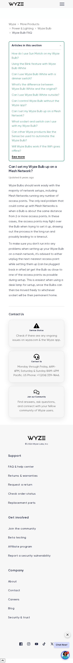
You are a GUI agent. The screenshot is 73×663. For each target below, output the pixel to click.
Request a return (20, 484)
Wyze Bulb (44, 28)
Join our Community (36, 397)
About (12, 581)
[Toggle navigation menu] (62, 4)
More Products (29, 24)
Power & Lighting (22, 28)
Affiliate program (20, 546)
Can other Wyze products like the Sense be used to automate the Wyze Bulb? (34, 136)
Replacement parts (22, 503)
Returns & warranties (23, 476)
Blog (11, 608)
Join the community (22, 528)
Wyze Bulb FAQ (22, 33)
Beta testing (17, 537)
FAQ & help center (21, 466)
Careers (13, 599)
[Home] (16, 4)
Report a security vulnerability (29, 555)
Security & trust (19, 617)
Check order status (22, 493)
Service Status (36, 330)
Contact (14, 590)
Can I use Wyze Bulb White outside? (35, 95)
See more (18, 157)
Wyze (12, 24)
